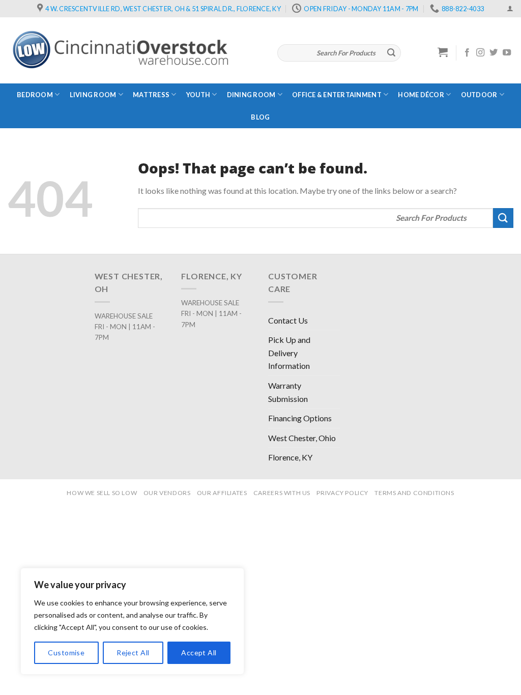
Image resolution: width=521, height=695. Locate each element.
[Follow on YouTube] (507, 52)
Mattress (151, 95)
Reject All (133, 652)
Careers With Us (281, 493)
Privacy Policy (342, 493)
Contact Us (288, 320)
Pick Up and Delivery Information (289, 352)
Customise (66, 652)
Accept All (198, 652)
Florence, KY (290, 457)
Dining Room (251, 95)
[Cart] (442, 52)
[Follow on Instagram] (480, 52)
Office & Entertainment (337, 95)
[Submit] (391, 53)
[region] (132, 621)
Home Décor (421, 95)
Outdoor (479, 95)
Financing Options (300, 418)
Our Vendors (167, 493)
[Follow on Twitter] (493, 52)
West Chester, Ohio (302, 438)
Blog (260, 117)
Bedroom (35, 95)
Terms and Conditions (414, 493)
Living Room (93, 95)
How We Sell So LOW (102, 493)
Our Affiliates (222, 493)
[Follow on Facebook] (467, 52)
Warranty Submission (288, 392)
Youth (198, 95)
